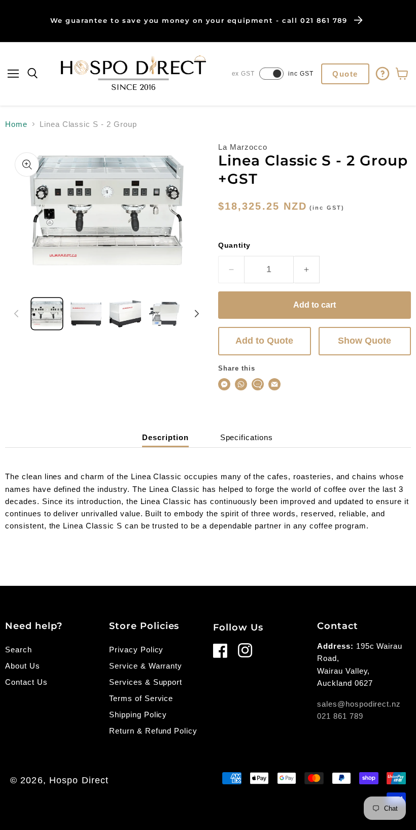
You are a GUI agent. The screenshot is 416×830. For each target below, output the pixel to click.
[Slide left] (16, 314)
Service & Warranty (145, 665)
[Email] (274, 384)
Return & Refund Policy (153, 730)
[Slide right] (197, 314)
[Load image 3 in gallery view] (125, 313)
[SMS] (258, 384)
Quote (345, 74)
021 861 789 (340, 716)
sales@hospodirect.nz (359, 704)
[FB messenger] (224, 384)
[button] (13, 74)
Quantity (234, 245)
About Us (22, 665)
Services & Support (145, 682)
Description (165, 437)
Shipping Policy (138, 714)
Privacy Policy (136, 649)
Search (18, 649)
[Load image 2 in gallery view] (86, 313)
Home (16, 124)
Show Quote (364, 341)
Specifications (246, 437)
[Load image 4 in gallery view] (164, 313)
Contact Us (26, 682)
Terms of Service (141, 698)
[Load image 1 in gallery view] (46, 313)
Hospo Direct (79, 780)
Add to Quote (264, 341)
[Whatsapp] (241, 384)
